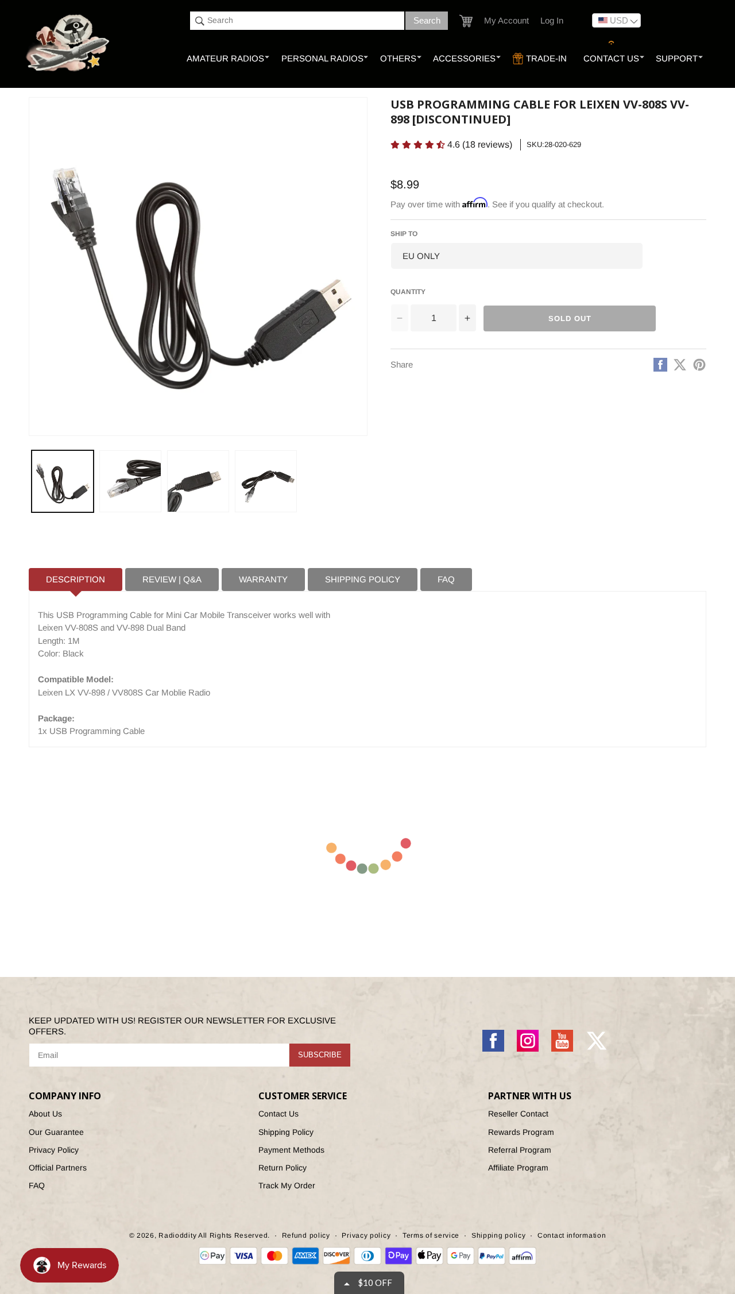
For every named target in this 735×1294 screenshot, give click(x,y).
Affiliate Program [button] (518, 1167)
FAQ (37, 1185)
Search (426, 20)
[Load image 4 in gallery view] (266, 481)
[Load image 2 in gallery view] (130, 481)
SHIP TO (403, 234)
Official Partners (58, 1167)
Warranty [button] (263, 579)
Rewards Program (521, 1132)
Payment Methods (291, 1149)
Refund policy (306, 1235)
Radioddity (177, 1235)
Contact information (571, 1235)
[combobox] (297, 20)
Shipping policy (498, 1235)
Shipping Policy (286, 1132)
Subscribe (320, 1054)
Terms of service (431, 1235)
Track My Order (286, 1185)
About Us (45, 1113)
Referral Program (519, 1149)
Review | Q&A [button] (172, 579)
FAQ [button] (446, 579)
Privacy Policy (54, 1149)
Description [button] (75, 579)
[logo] (69, 43)
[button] (466, 21)
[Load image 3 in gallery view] (198, 481)
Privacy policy (366, 1235)
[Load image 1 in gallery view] (63, 481)
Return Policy (282, 1167)
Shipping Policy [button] (362, 579)
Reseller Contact (518, 1113)
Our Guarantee (56, 1132)
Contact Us (278, 1113)
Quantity (407, 292)
